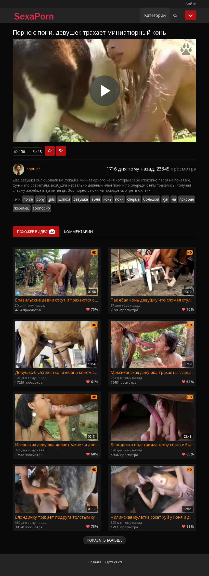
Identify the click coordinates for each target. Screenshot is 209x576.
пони (119, 199)
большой (151, 199)
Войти (190, 3)
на (174, 199)
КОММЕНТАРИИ (78, 231)
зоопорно (41, 208)
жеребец (21, 208)
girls (51, 199)
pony (40, 199)
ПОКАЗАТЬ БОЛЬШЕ (104, 540)
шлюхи (64, 199)
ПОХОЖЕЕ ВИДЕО (35, 231)
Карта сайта (114, 562)
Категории (155, 15)
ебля (96, 199)
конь (107, 199)
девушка (80, 199)
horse (28, 199)
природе (186, 199)
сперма (133, 199)
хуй (165, 199)
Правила (94, 562)
